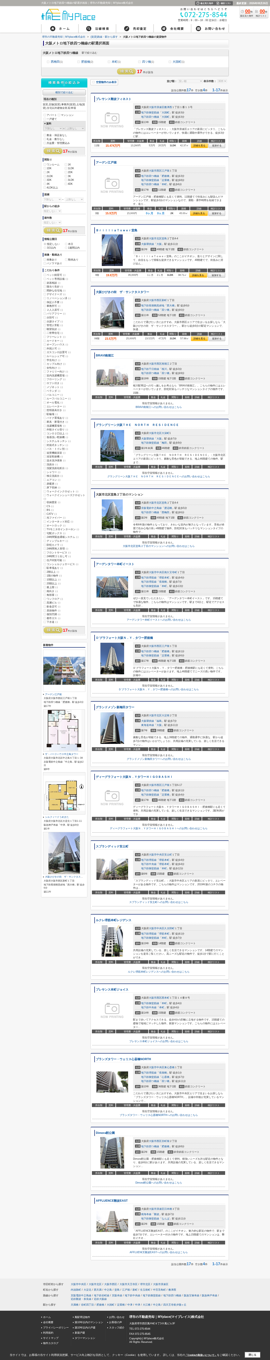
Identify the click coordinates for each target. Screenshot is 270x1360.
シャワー (53, 472)
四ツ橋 (148, 61)
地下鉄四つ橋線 (150, 116)
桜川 (164, 369)
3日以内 (51, 247)
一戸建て (52, 119)
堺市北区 (145, 1284)
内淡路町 (76, 1289)
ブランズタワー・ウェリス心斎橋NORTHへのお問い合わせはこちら (159, 1115)
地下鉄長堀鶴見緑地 (152, 305)
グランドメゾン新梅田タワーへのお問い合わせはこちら (159, 758)
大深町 (165, 433)
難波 (156, 1214)
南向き (52, 591)
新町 (164, 300)
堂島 (164, 238)
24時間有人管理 (57, 548)
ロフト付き (55, 383)
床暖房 (52, 483)
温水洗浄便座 (56, 460)
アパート (52, 115)
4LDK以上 (52, 187)
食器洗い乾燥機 (57, 437)
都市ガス (53, 618)
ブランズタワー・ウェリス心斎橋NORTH (123, 1059)
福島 (159, 720)
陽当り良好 (55, 286)
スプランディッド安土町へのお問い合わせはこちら (158, 902)
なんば (165, 1218)
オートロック (56, 525)
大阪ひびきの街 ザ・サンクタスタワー (122, 292)
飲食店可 (53, 606)
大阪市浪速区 (156, 107)
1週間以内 (74, 247)
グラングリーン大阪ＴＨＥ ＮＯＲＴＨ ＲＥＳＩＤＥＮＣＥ (137, 424)
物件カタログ (51, 1343)
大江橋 (146, 1304)
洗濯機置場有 (56, 425)
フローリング (56, 379)
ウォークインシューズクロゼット (64, 497)
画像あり (52, 259)
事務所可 (53, 305)
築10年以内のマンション (89, 1322)
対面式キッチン (57, 445)
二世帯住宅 (55, 332)
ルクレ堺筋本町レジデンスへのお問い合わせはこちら (159, 971)
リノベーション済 (59, 298)
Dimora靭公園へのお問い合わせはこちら (158, 1182)
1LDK (71, 168)
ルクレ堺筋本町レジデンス (113, 920)
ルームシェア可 (57, 356)
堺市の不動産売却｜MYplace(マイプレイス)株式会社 (166, 1316)
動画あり (73, 259)
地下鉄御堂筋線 (150, 112)
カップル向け (56, 363)
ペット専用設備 (57, 278)
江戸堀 (165, 170)
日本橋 (168, 1208)
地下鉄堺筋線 (149, 577)
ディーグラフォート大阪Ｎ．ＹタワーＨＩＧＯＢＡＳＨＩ (134, 776)
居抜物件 (53, 610)
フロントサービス (59, 552)
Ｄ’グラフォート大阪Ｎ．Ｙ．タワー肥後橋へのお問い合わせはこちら (159, 689)
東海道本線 (147, 725)
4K (48, 183)
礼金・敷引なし (56, 139)
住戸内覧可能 (56, 560)
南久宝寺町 (170, 572)
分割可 (52, 317)
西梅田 (57, 61)
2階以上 (53, 571)
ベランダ (53, 390)
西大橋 (171, 305)
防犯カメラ (55, 544)
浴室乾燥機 (55, 456)
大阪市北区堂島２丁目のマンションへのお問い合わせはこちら (159, 546)
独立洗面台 (55, 475)
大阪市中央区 (156, 572)
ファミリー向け (57, 371)
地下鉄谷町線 (101, 1295)
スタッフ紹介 (117, 1327)
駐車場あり (55, 567)
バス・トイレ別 (57, 448)
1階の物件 (54, 575)
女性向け (53, 367)
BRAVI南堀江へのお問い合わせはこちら (159, 407)
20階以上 (53, 583)
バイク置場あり (57, 417)
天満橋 (74, 1304)
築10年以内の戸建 (85, 1327)
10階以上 (53, 579)
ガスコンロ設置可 (59, 352)
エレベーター (56, 406)
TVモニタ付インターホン (63, 529)
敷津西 (168, 107)
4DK (70, 183)
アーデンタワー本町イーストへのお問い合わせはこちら (159, 619)
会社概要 (48, 1322)
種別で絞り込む (64, 92)
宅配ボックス (56, 533)
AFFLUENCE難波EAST (112, 1200)
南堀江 (165, 363)
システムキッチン (59, 441)
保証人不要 (55, 302)
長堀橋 (163, 581)
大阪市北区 (155, 238)
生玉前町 (145, 1289)
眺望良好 (53, 329)
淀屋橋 (165, 180)
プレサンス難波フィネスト (113, 99)
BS (50, 509)
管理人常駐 (55, 325)
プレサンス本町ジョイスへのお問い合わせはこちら (158, 1041)
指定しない (53, 244)
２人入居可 (55, 309)
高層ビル (53, 602)
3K (69, 176)
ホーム (47, 1317)
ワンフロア (55, 598)
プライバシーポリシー (56, 1327)
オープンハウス (57, 344)
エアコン (53, 479)
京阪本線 (117, 1295)
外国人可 (53, 348)
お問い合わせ (117, 1317)
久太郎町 (169, 928)
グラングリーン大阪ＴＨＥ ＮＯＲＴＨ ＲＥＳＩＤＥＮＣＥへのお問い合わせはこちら (158, 476)
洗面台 (52, 464)
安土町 (168, 854)
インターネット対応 (60, 521)
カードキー (55, 340)
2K (48, 172)
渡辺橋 (168, 508)
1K (69, 164)
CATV (52, 513)
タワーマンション (85, 1338)
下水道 (52, 621)
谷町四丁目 (87, 1304)
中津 (129, 1304)
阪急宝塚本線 (191, 1295)
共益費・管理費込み (58, 143)
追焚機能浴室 (56, 452)
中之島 (108, 1289)
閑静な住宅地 (56, 290)
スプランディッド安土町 (112, 846)
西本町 (165, 997)
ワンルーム (53, 164)
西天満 (98, 1289)
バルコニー (55, 394)
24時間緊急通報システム (62, 536)
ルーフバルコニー (59, 398)
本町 (116, 61)
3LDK (71, 179)
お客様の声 (115, 1322)
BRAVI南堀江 (105, 355)
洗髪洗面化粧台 (57, 468)
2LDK (50, 176)
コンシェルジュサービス (62, 564)
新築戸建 (80, 1332)
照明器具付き (56, 410)
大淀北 (87, 1289)
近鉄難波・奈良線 (81, 1299)
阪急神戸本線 (209, 1295)
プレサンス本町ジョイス (112, 989)
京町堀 (165, 1141)
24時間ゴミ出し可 (59, 556)
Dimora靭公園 (105, 1132)
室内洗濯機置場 (57, 375)
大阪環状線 (147, 244)
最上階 (52, 587)
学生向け (53, 360)
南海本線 (146, 1214)
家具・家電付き (57, 421)
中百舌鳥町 (159, 1289)
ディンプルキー (57, 540)
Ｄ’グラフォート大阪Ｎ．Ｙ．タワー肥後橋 (124, 637)
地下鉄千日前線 (150, 369)
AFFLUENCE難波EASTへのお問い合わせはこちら (159, 1252)
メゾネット (55, 387)
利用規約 (48, 1332)
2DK (70, 172)
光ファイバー (56, 517)
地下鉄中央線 (149, 864)
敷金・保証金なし (57, 135)
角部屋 (52, 594)
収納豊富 (53, 502)
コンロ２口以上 (57, 433)
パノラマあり (54, 263)
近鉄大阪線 (100, 1299)
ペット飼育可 (56, 274)
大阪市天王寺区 (129, 1284)
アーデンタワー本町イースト (115, 564)
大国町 (178, 61)
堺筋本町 (164, 577)
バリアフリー (56, 313)
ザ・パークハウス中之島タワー (61, 754)
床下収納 (53, 487)
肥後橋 (87, 61)
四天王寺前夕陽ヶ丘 (174, 1304)
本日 (70, 244)
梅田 (164, 442)
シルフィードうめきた (57, 817)
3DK (49, 179)
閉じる (252, 1354)
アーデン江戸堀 (106, 162)
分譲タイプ (55, 321)
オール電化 (55, 402)
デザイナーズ (56, 294)
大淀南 (165, 715)
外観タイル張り (57, 429)
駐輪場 (52, 414)
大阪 (159, 244)
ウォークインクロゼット (62, 491)
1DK (49, 168)
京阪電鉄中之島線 (151, 508)
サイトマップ (51, 1338)
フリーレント (56, 336)
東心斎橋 (169, 1067)
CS (50, 506)
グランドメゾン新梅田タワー (115, 707)
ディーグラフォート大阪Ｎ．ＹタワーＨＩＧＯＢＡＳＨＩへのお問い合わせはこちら (159, 828)
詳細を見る (199, 145)
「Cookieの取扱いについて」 (201, 1355)
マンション (67, 115)
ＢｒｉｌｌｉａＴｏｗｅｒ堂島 (116, 230)
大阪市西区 (155, 170)
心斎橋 (165, 1077)
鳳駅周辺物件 (82, 1317)
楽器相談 (53, 282)
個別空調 (53, 614)
